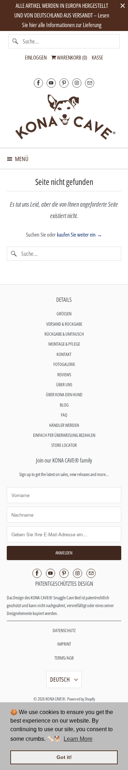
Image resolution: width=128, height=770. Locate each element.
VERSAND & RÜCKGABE (64, 324)
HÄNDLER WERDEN (64, 425)
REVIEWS (64, 374)
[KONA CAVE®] (64, 116)
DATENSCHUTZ (64, 630)
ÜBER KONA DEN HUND (64, 394)
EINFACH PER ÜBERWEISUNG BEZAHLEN (64, 435)
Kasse (97, 57)
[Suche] (15, 41)
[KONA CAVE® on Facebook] (38, 83)
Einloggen (36, 57)
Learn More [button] (78, 739)
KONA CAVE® (55, 699)
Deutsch (60, 679)
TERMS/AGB (64, 658)
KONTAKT (64, 354)
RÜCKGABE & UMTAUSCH (64, 334)
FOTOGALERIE (64, 364)
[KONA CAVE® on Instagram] (76, 83)
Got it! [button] (64, 757)
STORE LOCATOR (64, 445)
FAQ (64, 415)
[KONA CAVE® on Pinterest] (64, 83)
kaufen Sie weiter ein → (79, 234)
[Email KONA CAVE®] (89, 83)
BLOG (64, 405)
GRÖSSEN (64, 313)
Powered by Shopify (81, 699)
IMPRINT (64, 644)
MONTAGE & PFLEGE (64, 344)
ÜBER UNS (64, 384)
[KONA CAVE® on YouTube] (51, 83)
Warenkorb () (71, 57)
